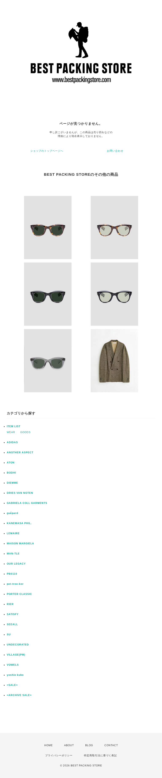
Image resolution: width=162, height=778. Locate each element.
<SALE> (12, 685)
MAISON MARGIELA (20, 543)
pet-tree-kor (15, 583)
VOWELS (13, 664)
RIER (10, 604)
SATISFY (13, 614)
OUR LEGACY (16, 563)
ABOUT (69, 745)
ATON (11, 462)
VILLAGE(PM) (16, 654)
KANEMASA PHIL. (19, 523)
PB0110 (12, 573)
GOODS (25, 432)
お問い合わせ (115, 150)
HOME (48, 745)
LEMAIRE (13, 533)
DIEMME (12, 482)
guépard (12, 513)
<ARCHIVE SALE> (19, 695)
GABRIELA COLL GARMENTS (27, 503)
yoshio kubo (15, 675)
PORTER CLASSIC (19, 594)
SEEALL (12, 624)
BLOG (89, 745)
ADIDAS (12, 442)
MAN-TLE (13, 553)
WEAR (11, 432)
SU (9, 634)
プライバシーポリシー (59, 755)
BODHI (11, 472)
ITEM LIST (13, 426)
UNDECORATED (18, 644)
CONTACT (111, 745)
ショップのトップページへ (46, 150)
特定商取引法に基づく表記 (100, 755)
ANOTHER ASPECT (20, 452)
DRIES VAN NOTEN (20, 492)
